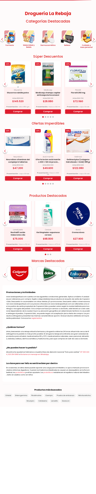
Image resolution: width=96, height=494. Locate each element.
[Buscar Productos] (71, 19)
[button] (43, 150)
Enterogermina (21, 428)
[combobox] (50, 19)
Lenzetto (54, 434)
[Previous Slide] (2, 72)
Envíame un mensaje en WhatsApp (35, 387)
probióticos (20, 405)
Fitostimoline (36, 428)
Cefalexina (42, 434)
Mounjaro (30, 434)
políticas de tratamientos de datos (28, 484)
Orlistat (8, 428)
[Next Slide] (94, 72)
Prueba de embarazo (65, 428)
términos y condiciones (53, 484)
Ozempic (49, 428)
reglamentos (36, 351)
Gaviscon (66, 434)
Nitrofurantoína (84, 428)
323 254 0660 (13, 387)
